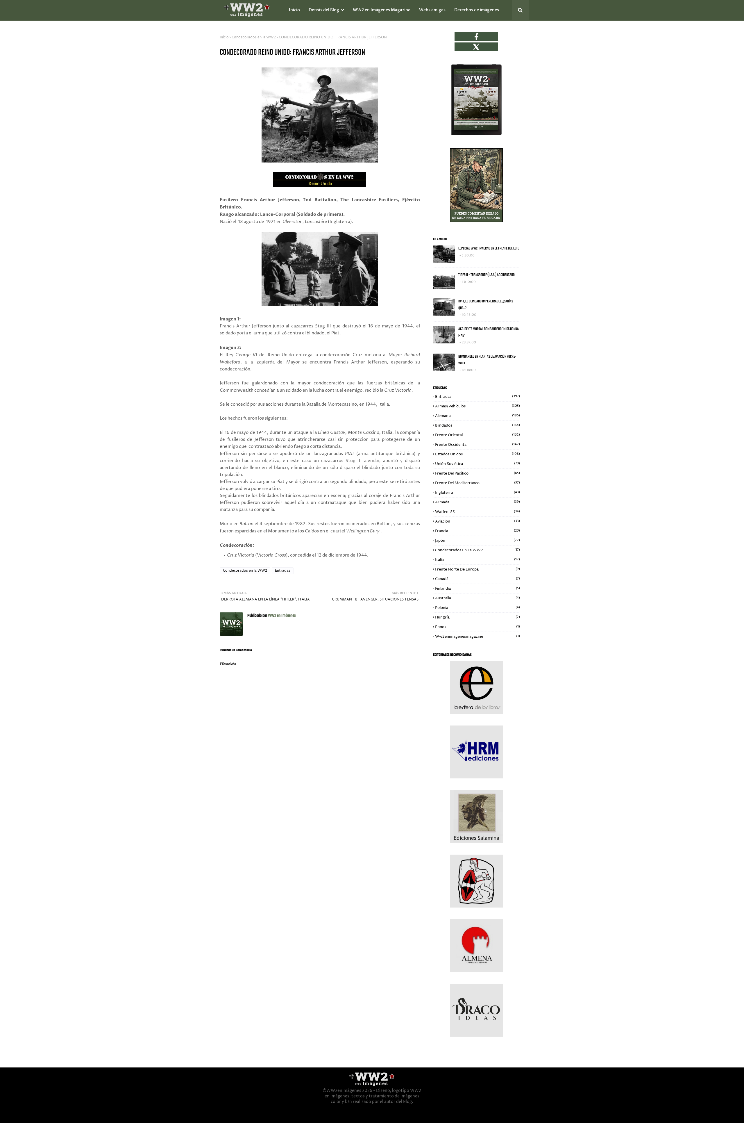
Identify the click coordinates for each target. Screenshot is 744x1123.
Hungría (477, 617)
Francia (477, 531)
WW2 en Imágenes (281, 615)
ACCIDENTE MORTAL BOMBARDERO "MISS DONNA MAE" (488, 332)
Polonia (477, 607)
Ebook (477, 627)
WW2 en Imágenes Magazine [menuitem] (381, 10)
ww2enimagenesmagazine (477, 636)
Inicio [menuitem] (294, 10)
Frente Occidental (477, 444)
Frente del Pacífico (477, 473)
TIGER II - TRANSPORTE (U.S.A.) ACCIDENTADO (486, 275)
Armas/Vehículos (477, 406)
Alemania (477, 415)
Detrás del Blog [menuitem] (324, 10)
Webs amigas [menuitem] (432, 10)
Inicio (224, 37)
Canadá (477, 579)
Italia (477, 559)
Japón (477, 540)
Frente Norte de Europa (477, 569)
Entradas (282, 570)
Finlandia (477, 588)
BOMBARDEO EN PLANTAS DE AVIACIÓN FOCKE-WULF (487, 360)
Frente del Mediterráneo (477, 483)
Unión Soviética (477, 463)
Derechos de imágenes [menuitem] (476, 10)
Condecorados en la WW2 (254, 37)
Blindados (477, 425)
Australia (477, 598)
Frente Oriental (477, 435)
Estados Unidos (477, 454)
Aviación (477, 521)
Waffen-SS (477, 511)
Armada (477, 502)
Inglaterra (477, 492)
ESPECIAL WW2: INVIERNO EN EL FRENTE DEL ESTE (488, 248)
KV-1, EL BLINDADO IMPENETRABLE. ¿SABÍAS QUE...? (485, 304)
